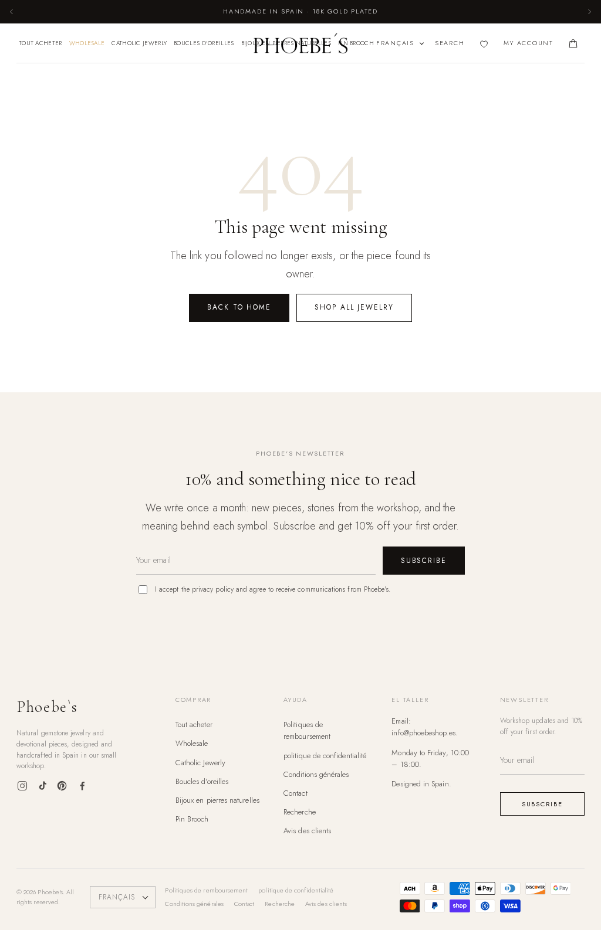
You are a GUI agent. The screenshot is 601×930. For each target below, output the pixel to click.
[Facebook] (82, 786)
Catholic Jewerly (139, 43)
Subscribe (424, 560)
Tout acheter (40, 43)
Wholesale (87, 43)
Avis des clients (307, 830)
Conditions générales (316, 774)
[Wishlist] (483, 44)
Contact (295, 793)
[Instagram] (22, 786)
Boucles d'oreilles (204, 43)
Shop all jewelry (354, 307)
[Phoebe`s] (300, 43)
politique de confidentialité (324, 755)
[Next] (589, 11)
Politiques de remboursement (306, 730)
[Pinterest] (62, 786)
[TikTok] (42, 786)
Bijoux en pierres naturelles (217, 800)
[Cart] (573, 44)
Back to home (239, 307)
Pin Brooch (356, 43)
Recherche (299, 811)
